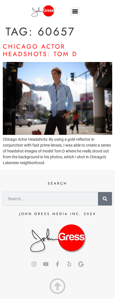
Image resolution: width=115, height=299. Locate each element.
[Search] (105, 198)
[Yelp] (69, 264)
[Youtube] (46, 264)
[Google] (81, 264)
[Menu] (75, 11)
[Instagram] (34, 264)
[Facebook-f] (57, 264)
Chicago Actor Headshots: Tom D (40, 50)
